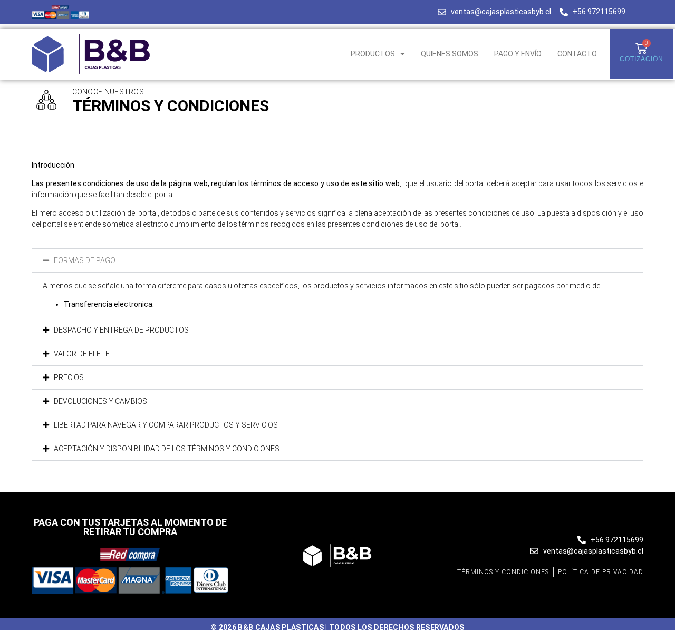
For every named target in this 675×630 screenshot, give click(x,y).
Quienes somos (449, 54)
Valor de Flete (82, 354)
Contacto (577, 54)
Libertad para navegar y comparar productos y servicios (166, 425)
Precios (69, 377)
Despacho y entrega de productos (121, 330)
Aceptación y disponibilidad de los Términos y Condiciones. (167, 448)
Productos (373, 54)
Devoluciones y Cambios (100, 401)
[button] (337, 260)
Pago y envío (518, 54)
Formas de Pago (84, 260)
